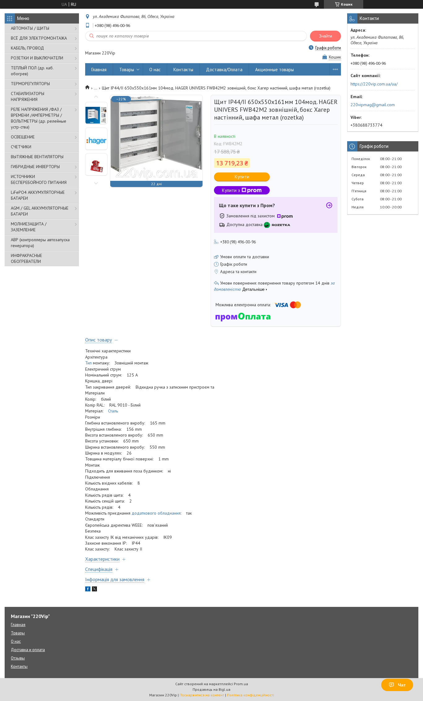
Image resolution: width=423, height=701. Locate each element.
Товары (126, 69)
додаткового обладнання (156, 513)
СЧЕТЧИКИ (21, 147)
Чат (402, 684)
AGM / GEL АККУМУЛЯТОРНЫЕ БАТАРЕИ (39, 211)
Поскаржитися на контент (202, 695)
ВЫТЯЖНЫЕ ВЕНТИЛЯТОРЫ (37, 156)
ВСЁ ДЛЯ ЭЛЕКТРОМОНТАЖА (39, 38)
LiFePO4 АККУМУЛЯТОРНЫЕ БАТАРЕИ (38, 195)
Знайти (325, 36)
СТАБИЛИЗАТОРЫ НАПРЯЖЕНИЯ (27, 96)
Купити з (231, 190)
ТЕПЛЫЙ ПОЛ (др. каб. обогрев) (32, 70)
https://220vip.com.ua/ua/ (374, 84)
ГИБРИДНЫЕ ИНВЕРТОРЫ (35, 166)
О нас (155, 69)
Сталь (113, 411)
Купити (242, 177)
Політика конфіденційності (250, 695)
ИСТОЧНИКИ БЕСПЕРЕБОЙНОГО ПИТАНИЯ (39, 179)
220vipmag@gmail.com (373, 104)
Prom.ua (241, 683)
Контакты (183, 69)
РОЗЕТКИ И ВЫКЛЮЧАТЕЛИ (37, 58)
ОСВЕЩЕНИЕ (23, 137)
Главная (99, 69)
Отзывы (18, 658)
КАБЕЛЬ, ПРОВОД (27, 48)
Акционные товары (274, 69)
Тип (88, 363)
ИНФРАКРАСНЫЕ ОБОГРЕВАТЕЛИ (26, 258)
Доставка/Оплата (224, 69)
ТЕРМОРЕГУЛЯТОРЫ (30, 83)
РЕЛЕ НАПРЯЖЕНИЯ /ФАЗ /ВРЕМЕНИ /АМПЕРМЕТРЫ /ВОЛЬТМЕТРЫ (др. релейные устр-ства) (38, 118)
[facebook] (87, 590)
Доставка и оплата (28, 649)
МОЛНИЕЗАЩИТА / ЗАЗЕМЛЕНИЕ (28, 227)
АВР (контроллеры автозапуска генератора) (40, 242)
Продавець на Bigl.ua (211, 689)
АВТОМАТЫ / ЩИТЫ (30, 28)
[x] (94, 590)
